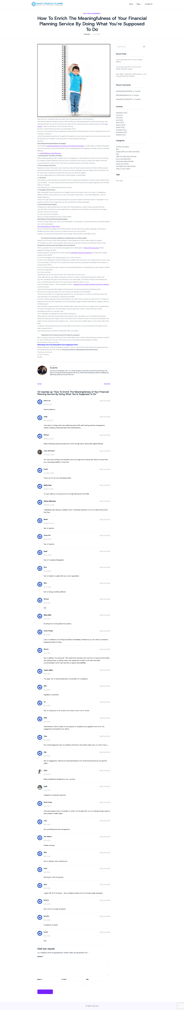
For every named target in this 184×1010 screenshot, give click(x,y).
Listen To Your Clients (123, 169)
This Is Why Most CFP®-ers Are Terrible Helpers (129, 61)
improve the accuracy (91, 248)
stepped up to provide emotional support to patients (91, 284)
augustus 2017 (121, 135)
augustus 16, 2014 (49, 523)
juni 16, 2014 (47, 571)
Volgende (107, 384)
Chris (45, 770)
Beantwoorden (105, 400)
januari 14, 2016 (48, 420)
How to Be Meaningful (94, 13)
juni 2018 (119, 115)
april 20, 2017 (48, 404)
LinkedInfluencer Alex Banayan (50, 153)
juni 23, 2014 (47, 539)
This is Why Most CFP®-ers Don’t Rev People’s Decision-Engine (128, 68)
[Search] (144, 46)
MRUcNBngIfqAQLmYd (123, 95)
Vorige (39, 384)
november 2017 (121, 130)
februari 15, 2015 (49, 438)
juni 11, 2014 (47, 587)
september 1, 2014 (49, 505)
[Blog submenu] (140, 4)
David (45, 551)
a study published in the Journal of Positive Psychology (65, 146)
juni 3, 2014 (47, 602)
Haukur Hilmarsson (50, 501)
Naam (39, 979)
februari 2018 (120, 125)
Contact (137, 91)
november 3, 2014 (49, 454)
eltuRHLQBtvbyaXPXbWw (124, 91)
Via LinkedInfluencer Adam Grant (48, 226)
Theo (45, 736)
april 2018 (119, 120)
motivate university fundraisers (81, 253)
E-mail (64, 979)
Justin (45, 786)
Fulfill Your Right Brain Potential (126, 156)
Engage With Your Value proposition (128, 151)
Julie (45, 752)
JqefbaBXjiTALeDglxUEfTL (124, 99)
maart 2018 (120, 122)
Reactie (40, 956)
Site (87, 979)
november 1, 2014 (49, 473)
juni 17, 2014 (47, 555)
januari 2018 (120, 127)
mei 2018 (119, 117)
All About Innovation (122, 147)
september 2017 (121, 132)
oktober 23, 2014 (48, 489)
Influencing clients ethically (125, 161)
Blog (84, 13)
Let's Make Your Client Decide (125, 166)
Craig (45, 416)
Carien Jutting (48, 670)
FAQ (117, 154)
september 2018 (121, 113)
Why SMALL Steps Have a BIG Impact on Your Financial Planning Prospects (131, 75)
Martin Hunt (47, 485)
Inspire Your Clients (122, 164)
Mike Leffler (47, 615)
